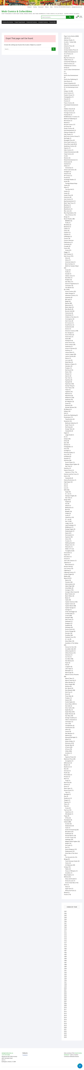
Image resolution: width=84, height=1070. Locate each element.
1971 (65, 931)
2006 (65, 1000)
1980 (65, 949)
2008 (65, 1004)
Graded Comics (43, 22)
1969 (65, 927)
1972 (65, 933)
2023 (65, 1033)
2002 (65, 992)
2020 (65, 1027)
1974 (65, 937)
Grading (35, 7)
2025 (65, 1037)
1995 (65, 978)
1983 (65, 954)
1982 (65, 952)
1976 (65, 941)
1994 (65, 976)
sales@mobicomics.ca (7, 1053)
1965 (65, 919)
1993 (65, 974)
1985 (65, 958)
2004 (65, 996)
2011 (65, 1009)
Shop (51, 7)
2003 (65, 994)
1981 (65, 950)
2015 (65, 1017)
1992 (65, 972)
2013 (65, 1013)
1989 (65, 966)
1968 (65, 925)
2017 (65, 1021)
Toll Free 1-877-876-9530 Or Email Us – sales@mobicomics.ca (68, 7)
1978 (65, 945)
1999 (65, 986)
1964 (65, 917)
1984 (65, 956)
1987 (65, 962)
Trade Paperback (20, 22)
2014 (65, 1015)
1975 (65, 939)
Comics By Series (7, 22)
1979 (65, 947)
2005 (65, 998)
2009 (65, 1005)
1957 (65, 911)
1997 (65, 982)
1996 (65, 980)
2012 (65, 1011)
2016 (65, 1019)
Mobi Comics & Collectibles (17, 11)
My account (41, 7)
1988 (65, 964)
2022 (65, 1031)
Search (70, 17)
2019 (65, 1025)
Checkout (29, 7)
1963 (65, 915)
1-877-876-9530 (6, 1054)
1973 (65, 935)
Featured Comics (32, 22)
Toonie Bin (52, 22)
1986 (65, 960)
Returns (47, 7)
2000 (65, 988)
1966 (65, 921)
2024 (65, 1035)
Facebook (24, 1055)
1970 (65, 929)
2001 (65, 990)
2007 (65, 1002)
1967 (65, 923)
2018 (65, 1023)
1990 (65, 968)
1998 (65, 984)
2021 (65, 1029)
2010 (65, 1007)
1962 (65, 913)
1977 (65, 943)
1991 (65, 970)
